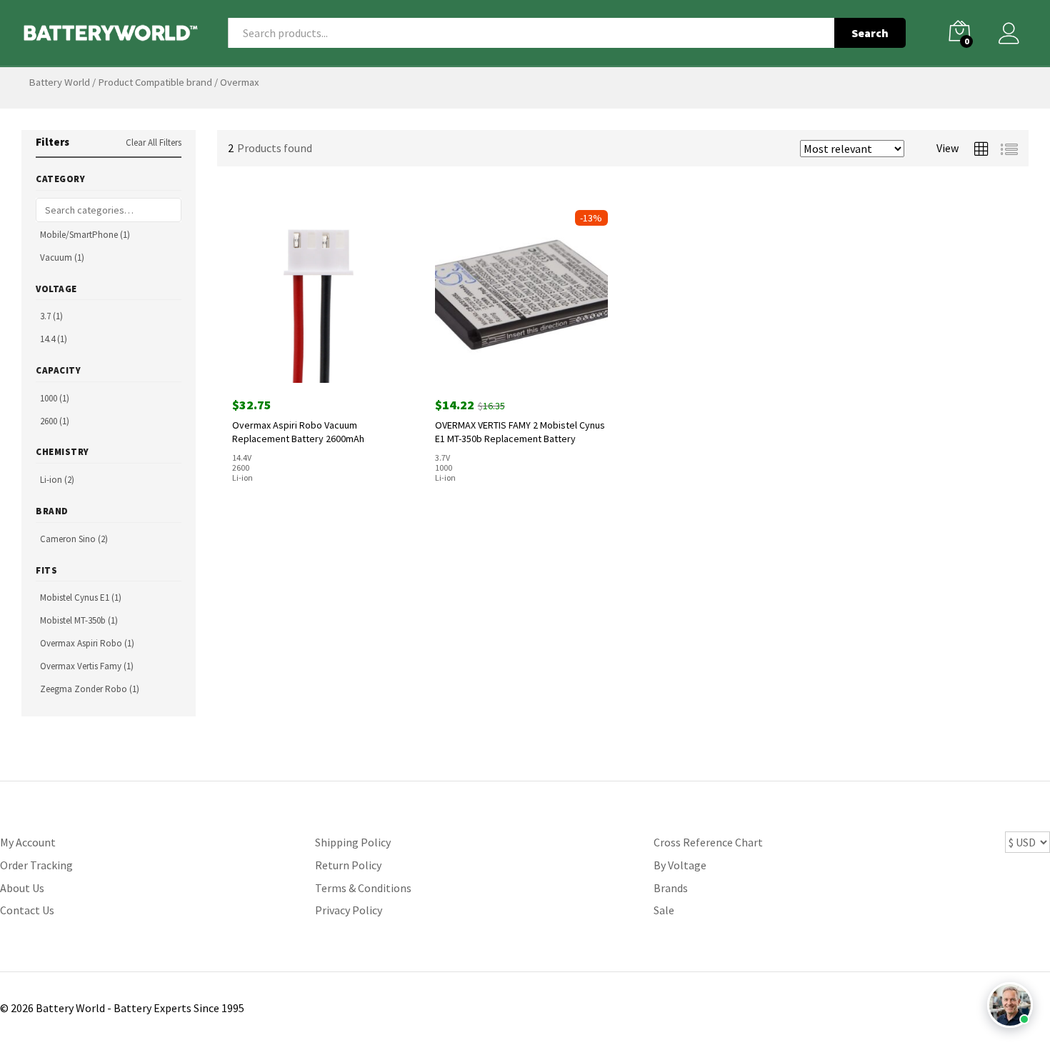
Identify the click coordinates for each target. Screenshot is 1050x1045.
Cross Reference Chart (708, 842)
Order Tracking (36, 865)
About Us (22, 888)
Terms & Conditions (363, 888)
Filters (52, 142)
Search (870, 33)
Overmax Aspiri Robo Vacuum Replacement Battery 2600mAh (298, 431)
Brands (671, 888)
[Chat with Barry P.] (1010, 1005)
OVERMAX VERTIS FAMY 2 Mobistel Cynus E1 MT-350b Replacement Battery (520, 431)
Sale (664, 910)
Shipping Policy (353, 842)
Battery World (59, 82)
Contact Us (27, 910)
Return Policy (348, 865)
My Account (28, 842)
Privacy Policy (348, 910)
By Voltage (680, 865)
